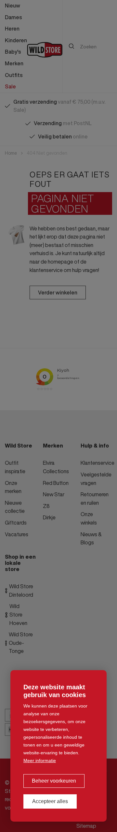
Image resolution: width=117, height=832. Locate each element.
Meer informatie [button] (39, 760)
